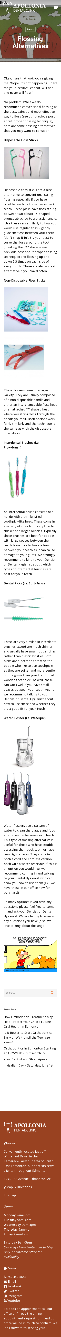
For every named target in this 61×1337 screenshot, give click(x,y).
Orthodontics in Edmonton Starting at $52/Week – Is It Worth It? (30, 1050)
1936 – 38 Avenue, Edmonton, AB (27, 1179)
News (30, 29)
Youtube (13, 1300)
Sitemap (10, 1195)
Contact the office (24, 1252)
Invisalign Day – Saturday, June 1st (29, 1065)
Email (12, 1281)
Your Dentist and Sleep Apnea (25, 1059)
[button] (56, 7)
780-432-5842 (16, 1277)
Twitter (13, 1291)
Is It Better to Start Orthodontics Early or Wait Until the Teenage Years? (28, 1037)
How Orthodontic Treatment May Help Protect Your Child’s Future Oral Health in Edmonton (28, 1022)
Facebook (14, 1286)
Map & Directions (19, 1187)
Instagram (15, 1296)
